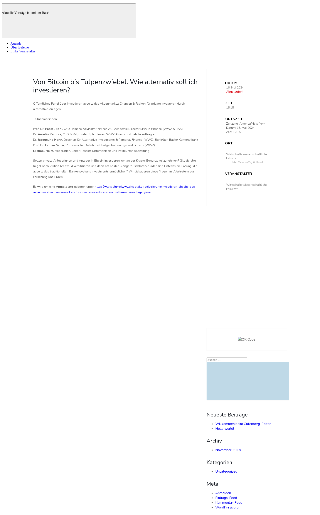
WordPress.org (227, 507)
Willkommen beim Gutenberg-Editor (243, 423)
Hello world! (224, 428)
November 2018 (228, 450)
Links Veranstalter (22, 51)
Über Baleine (19, 47)
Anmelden (223, 493)
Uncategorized (226, 471)
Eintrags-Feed (226, 497)
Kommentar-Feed (228, 502)
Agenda (15, 43)
